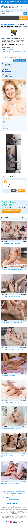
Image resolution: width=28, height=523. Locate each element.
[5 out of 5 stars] (21, 57)
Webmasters (13, 493)
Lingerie (10, 53)
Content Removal (14, 519)
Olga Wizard (10, 49)
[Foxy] (14, 97)
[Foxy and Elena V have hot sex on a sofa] (14, 230)
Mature (15, 53)
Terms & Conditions (20, 491)
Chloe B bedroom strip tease (8, 375)
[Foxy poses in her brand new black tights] (14, 336)
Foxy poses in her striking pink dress (10, 296)
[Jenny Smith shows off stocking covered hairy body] (14, 442)
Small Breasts (9, 51)
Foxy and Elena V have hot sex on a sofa (11, 243)
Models (8, 24)
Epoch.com (9, 515)
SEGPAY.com (6, 517)
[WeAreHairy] (14, 503)
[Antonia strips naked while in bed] (14, 389)
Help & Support (10, 491)
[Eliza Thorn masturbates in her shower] (14, 416)
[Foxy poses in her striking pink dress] (14, 283)
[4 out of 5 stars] (19, 57)
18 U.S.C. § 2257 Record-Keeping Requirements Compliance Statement (14, 498)
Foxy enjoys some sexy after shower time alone (13, 269)
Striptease (5, 53)
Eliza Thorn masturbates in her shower (11, 428)
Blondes (23, 51)
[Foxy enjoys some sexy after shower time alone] (14, 257)
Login (13, 190)
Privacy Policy (6, 493)
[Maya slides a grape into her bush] (14, 470)
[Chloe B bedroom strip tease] (14, 363)
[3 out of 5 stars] (17, 57)
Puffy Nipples (16, 51)
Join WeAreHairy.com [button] (11, 211)
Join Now (21, 190)
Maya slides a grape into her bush (10, 483)
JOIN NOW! (23, 18)
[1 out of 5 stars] (14, 57)
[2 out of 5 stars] (16, 57)
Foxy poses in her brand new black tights (12, 349)
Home (3, 24)
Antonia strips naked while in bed (10, 402)
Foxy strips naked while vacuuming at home (12, 322)
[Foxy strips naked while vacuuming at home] (14, 310)
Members (20, 493)
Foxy (13, 24)
